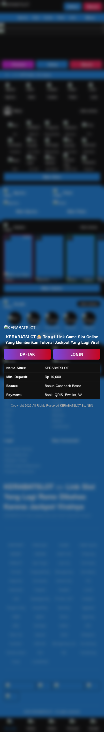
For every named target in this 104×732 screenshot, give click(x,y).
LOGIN (76, 354)
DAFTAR (27, 354)
